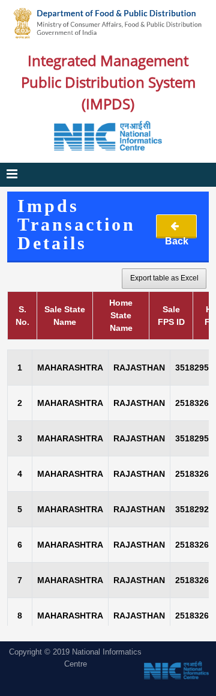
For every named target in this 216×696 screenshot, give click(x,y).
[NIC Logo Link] (108, 136)
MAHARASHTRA (70, 367)
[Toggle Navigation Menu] (12, 175)
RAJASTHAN (139, 367)
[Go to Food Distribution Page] (108, 23)
